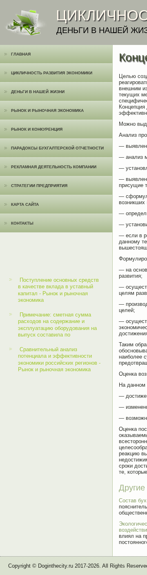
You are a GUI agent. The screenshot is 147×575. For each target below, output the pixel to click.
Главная (21, 54)
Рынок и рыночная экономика (47, 110)
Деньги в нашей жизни (38, 91)
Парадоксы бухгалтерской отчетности (57, 148)
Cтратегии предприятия (39, 185)
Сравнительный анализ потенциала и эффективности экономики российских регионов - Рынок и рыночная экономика (59, 359)
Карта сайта (25, 204)
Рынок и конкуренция (36, 129)
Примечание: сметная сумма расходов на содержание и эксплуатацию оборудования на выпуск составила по (57, 325)
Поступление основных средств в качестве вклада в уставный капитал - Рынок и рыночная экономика (58, 290)
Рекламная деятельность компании (53, 167)
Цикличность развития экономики (51, 73)
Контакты (22, 223)
